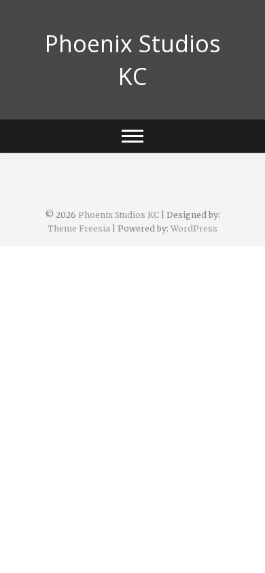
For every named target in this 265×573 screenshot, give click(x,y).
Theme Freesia (79, 228)
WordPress (194, 228)
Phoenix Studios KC (133, 60)
